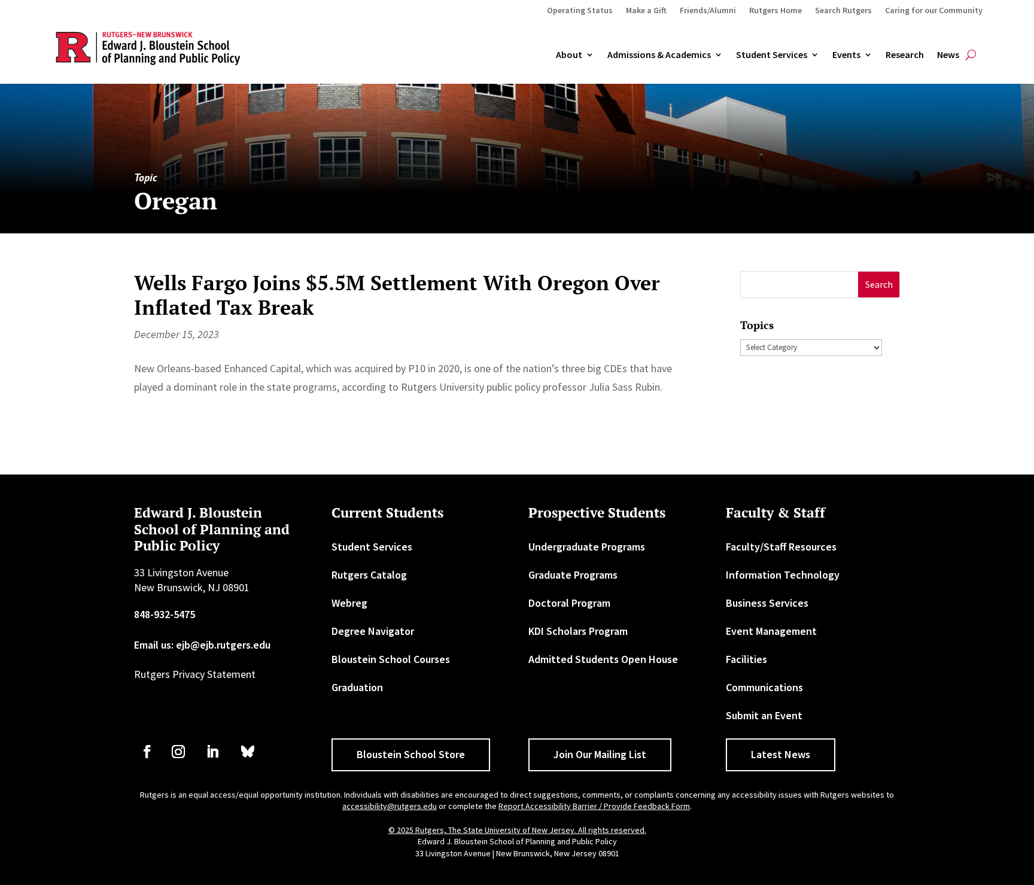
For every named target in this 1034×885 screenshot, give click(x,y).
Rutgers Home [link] (775, 11)
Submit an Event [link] (764, 715)
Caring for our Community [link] (934, 11)
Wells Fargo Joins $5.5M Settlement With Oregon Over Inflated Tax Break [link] (397, 295)
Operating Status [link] (580, 11)
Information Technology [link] (783, 575)
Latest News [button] (780, 754)
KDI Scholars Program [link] (578, 631)
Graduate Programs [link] (573, 575)
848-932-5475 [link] (164, 614)
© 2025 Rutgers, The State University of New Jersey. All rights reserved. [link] (517, 830)
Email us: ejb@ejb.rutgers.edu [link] (202, 645)
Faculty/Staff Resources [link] (781, 546)
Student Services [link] (771, 55)
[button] (878, 284)
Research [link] (905, 55)
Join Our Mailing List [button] (600, 754)
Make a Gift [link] (646, 11)
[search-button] (971, 55)
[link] (147, 751)
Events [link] (846, 55)
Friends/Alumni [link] (708, 11)
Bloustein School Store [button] (411, 754)
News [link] (948, 55)
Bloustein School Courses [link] (391, 659)
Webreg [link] (349, 603)
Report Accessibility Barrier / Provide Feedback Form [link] (594, 806)
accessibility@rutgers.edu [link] (389, 806)
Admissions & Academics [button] (659, 55)
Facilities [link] (746, 659)
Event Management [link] (771, 631)
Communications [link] (764, 687)
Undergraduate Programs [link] (586, 546)
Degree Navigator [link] (373, 631)
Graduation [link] (357, 687)
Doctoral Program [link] (569, 603)
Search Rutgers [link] (843, 11)
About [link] (569, 55)
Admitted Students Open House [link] (603, 659)
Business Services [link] (767, 603)
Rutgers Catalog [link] (369, 575)
